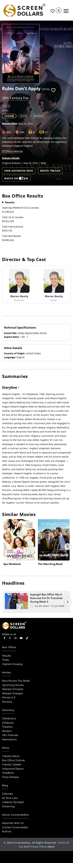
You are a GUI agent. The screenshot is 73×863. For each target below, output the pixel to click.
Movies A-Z (8, 697)
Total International (12, 226)
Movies (6, 672)
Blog (5, 785)
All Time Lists (9, 798)
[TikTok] (27, 638)
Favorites (52, 11)
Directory (8, 710)
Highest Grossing (12, 664)
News (5, 747)
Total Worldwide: (11, 236)
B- (34, 132)
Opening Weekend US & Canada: (20, 207)
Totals (5, 659)
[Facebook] (4, 638)
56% (8, 132)
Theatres (7, 726)
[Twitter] (10, 638)
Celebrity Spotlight (13, 802)
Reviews (7, 701)
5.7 (46, 132)
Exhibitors (8, 722)
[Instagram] (15, 638)
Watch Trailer (50, 170)
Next (68, 546)
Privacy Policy (38, 846)
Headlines (8, 772)
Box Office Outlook (13, 760)
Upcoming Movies (13, 685)
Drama (24, 115)
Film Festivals (10, 735)
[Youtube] (21, 638)
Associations (9, 739)
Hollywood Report (13, 768)
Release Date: (10, 123)
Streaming (8, 806)
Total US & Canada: (13, 217)
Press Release (10, 777)
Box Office (9, 647)
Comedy (9, 115)
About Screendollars (15, 814)
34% (22, 132)
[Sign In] (59, 10)
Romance (38, 115)
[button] (53, 90)
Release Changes (12, 693)
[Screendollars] (24, 10)
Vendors (7, 731)
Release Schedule (12, 689)
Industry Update (11, 764)
